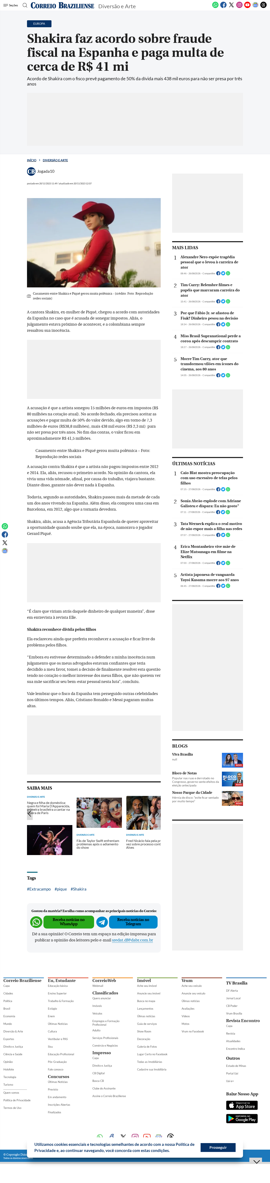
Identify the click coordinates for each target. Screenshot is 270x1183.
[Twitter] (231, 7)
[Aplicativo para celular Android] (242, 1119)
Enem (51, 1016)
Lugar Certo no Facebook (152, 1054)
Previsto (53, 1089)
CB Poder (232, 1006)
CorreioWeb (104, 980)
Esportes (8, 1039)
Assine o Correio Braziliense (109, 1096)
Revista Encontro (243, 1020)
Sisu (50, 1046)
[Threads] (263, 7)
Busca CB (98, 1080)
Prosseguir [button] (218, 1147)
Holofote (8, 1069)
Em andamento (57, 1097)
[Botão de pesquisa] (23, 5)
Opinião (8, 1061)
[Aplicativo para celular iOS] (242, 1105)
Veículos (97, 1013)
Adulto (96, 1030)
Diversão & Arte (13, 1031)
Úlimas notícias (146, 1016)
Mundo (7, 1023)
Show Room (144, 1031)
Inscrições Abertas (59, 1104)
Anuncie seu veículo (193, 993)
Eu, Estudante (62, 980)
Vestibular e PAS (58, 1039)
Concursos (58, 1076)
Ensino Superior (57, 993)
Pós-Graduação (57, 1061)
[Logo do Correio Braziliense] (62, 5)
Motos (185, 1023)
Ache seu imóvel (147, 985)
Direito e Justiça (13, 1046)
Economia (9, 1016)
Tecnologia (9, 1077)
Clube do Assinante (104, 1088)
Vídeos (186, 1016)
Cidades (8, 993)
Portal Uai (232, 1073)
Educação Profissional (61, 1054)
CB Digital (98, 1073)
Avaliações (188, 1008)
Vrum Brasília (234, 1013)
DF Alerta (232, 990)
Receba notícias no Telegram (133, 922)
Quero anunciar (101, 998)
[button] (171, 1151)
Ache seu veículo (192, 985)
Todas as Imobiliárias (149, 1061)
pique (62, 889)
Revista (230, 1033)
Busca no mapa (146, 1001)
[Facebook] (223, 7)
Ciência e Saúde (12, 1054)
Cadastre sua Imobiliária (151, 1069)
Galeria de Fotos (147, 1046)
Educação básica (58, 985)
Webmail (97, 985)
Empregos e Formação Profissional (105, 1022)
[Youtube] (247, 7)
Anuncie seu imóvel (148, 993)
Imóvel (144, 980)
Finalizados (54, 1112)
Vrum (187, 980)
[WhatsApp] (215, 7)
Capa (6, 985)
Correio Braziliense (22, 980)
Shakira (79, 889)
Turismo (8, 1084)
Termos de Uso (12, 1108)
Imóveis (97, 1006)
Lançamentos (145, 1008)
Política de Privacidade (17, 1100)
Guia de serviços (147, 1023)
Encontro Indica (235, 1048)
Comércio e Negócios (105, 1045)
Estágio (52, 1008)
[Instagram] (239, 7)
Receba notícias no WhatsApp (69, 922)
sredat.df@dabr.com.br (132, 940)
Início (31, 160)
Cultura (52, 1031)
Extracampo (40, 889)
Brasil (6, 1008)
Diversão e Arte (55, 160)
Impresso (101, 1052)
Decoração (143, 1039)
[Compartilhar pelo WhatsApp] (228, 274)
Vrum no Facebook (193, 1031)
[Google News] (255, 7)
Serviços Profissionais (105, 1038)
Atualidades (233, 1041)
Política (7, 1001)
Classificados (105, 993)
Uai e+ (230, 1081)
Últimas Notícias (58, 1023)
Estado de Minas (236, 1065)
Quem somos (11, 1092)
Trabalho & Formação (61, 1001)
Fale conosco (55, 1069)
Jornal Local (233, 998)
